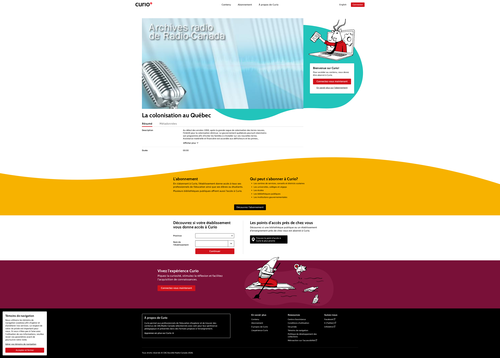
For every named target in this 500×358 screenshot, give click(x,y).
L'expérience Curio (259, 330)
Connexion (358, 4)
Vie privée (292, 327)
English (342, 4)
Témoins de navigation (298, 330)
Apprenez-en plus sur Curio (157, 333)
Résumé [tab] (147, 123)
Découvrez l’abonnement (250, 207)
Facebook (328, 319)
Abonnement (257, 323)
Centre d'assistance (297, 319)
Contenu (255, 319)
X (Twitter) (329, 323)
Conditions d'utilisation (298, 323)
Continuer (214, 251)
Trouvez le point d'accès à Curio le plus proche (268, 239)
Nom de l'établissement (181, 243)
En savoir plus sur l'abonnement (332, 87)
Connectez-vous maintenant (332, 81)
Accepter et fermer (25, 350)
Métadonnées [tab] (168, 123)
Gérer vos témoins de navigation (20, 344)
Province (177, 235)
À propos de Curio (259, 327)
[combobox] (211, 243)
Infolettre (328, 327)
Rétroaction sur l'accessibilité (301, 340)
